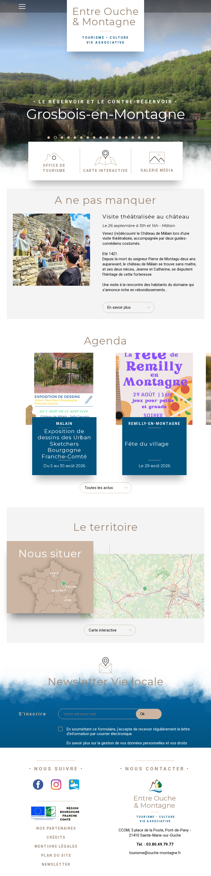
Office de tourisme (54, 168)
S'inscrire (32, 714)
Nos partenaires (56, 828)
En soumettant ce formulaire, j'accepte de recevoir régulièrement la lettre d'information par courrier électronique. (128, 731)
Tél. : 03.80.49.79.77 (154, 844)
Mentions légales (56, 846)
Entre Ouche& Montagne (105, 24)
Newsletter (56, 864)
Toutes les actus (99, 487)
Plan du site (56, 855)
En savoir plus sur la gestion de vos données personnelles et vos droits (127, 743)
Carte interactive (105, 171)
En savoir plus (119, 307)
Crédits (56, 837)
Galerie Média (156, 170)
